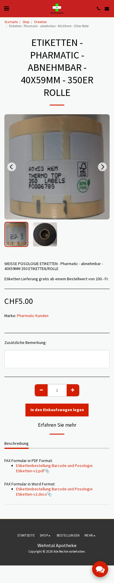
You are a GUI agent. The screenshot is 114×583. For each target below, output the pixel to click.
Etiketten (40, 22)
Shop (26, 22)
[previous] (11, 166)
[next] (102, 166)
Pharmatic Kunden (33, 315)
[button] (6, 8)
